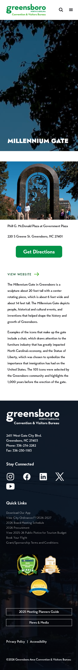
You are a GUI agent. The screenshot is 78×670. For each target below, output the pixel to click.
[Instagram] (10, 478)
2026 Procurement (18, 527)
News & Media (39, 622)
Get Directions (39, 251)
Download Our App (18, 513)
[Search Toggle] (61, 10)
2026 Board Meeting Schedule (25, 523)
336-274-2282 (26, 445)
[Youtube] (10, 488)
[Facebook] (27, 478)
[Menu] (71, 10)
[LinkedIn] (43, 478)
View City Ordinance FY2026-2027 (28, 518)
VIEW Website (19, 274)
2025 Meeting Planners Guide (39, 612)
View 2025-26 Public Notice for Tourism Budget (36, 532)
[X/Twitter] (60, 478)
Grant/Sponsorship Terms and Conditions (32, 542)
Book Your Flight (16, 537)
